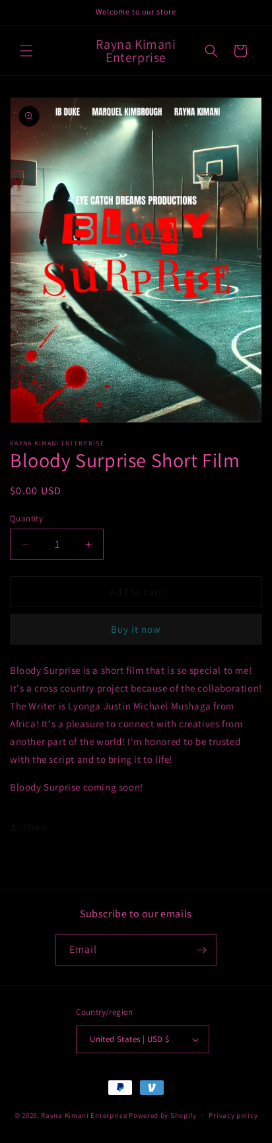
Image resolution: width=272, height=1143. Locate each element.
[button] (26, 50)
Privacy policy (233, 1115)
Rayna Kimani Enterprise (85, 1115)
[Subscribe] (202, 949)
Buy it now (136, 629)
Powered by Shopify (163, 1115)
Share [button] (35, 827)
